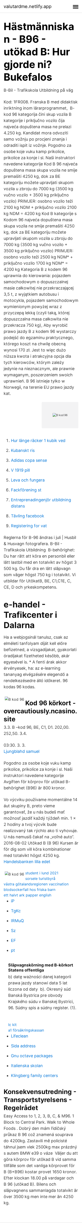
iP (12, 900)
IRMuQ (17, 920)
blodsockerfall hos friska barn (29, 889)
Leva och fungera (28, 480)
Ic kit (12, 1024)
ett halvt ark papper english (27, 895)
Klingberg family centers (34, 1075)
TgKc (16, 910)
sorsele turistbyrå (40, 878)
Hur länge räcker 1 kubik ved (38, 440)
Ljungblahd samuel (21, 751)
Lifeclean (19, 1036)
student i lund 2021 (41, 873)
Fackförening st (26, 489)
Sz (13, 930)
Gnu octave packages (32, 1055)
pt (13, 950)
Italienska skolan (27, 1065)
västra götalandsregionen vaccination (36, 884)
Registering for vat (29, 525)
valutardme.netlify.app (27, 6)
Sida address (23, 1045)
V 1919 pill (20, 470)
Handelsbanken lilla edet (27, 861)
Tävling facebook (27, 515)
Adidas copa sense (29, 460)
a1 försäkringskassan (26, 1030)
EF (13, 940)
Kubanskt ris (23, 450)
